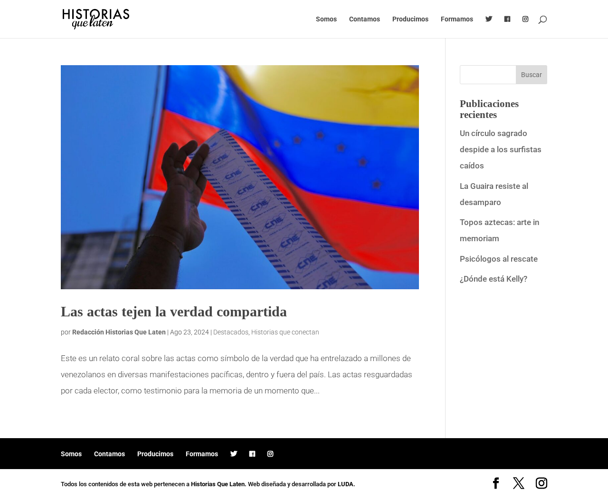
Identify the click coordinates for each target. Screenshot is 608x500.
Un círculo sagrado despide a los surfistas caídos (501, 149)
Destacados (230, 332)
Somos (326, 19)
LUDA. (346, 484)
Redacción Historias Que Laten (119, 332)
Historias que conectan (285, 332)
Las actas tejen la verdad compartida (174, 311)
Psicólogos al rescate (499, 259)
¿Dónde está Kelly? (493, 279)
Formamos (457, 19)
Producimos (410, 19)
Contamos (364, 19)
